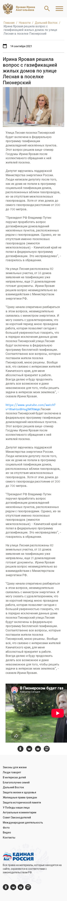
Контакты (9, 837)
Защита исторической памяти (22, 802)
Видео (7, 832)
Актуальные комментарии (19, 812)
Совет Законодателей (17, 817)
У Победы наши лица (16, 807)
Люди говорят (12, 772)
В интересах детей (14, 777)
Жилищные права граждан (20, 797)
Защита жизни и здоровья (19, 792)
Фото (6, 827)
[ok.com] (20, 749)
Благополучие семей (16, 782)
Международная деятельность (23, 822)
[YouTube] (38, 749)
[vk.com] (29, 749)
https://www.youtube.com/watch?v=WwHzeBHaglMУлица (30, 407)
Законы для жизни (15, 767)
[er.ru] (47, 749)
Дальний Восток (13, 787)
